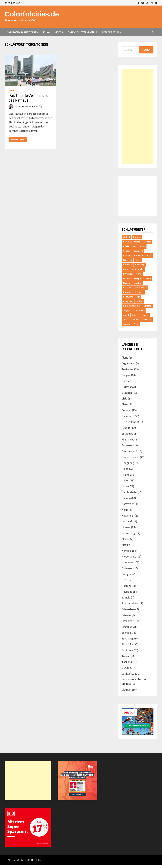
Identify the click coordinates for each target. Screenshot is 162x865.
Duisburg (127, 255)
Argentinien (128, 363)
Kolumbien (128, 515)
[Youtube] (143, 2)
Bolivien (126, 381)
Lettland (127, 521)
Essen (149, 255)
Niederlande (129, 556)
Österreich (128, 568)
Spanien (126, 632)
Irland (125, 469)
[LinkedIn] (155, 2)
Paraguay (127, 574)
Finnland (127, 439)
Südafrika (127, 644)
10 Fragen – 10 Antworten (22, 32)
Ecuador (126, 428)
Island (125, 269)
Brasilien (147, 241)
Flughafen (127, 260)
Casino (142, 246)
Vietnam (126, 689)
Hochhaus (127, 264)
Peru (124, 580)
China (125, 404)
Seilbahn (147, 305)
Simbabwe (128, 621)
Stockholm (139, 310)
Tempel (145, 315)
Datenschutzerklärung (82, 32)
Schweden (128, 609)
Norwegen (127, 292)
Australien (128, 369)
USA (124, 668)
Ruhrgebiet (128, 301)
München (137, 283)
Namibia (126, 550)
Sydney (135, 315)
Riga (138, 296)
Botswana (128, 387)
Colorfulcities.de (32, 14)
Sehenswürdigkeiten (131, 305)
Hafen (137, 260)
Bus (134, 246)
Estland (126, 433)
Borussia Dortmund (131, 241)
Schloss (139, 301)
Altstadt (126, 237)
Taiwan (126, 656)
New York (127, 287)
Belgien (126, 375)
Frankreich (128, 445)
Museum (126, 283)
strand (126, 315)
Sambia (126, 597)
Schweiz (126, 615)
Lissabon (127, 278)
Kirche (138, 274)
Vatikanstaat (129, 673)
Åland (125, 357)
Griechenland (129, 451)
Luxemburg (128, 533)
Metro (148, 278)
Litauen (126, 527)
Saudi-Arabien (130, 603)
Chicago (127, 251)
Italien (125, 480)
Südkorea (127, 650)
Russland (127, 591)
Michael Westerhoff (28, 106)
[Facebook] (139, 2)
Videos (59, 32)
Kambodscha (137, 269)
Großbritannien (130, 457)
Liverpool (138, 278)
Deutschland (129, 422)
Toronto (135, 319)
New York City (140, 287)
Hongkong (139, 264)
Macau (125, 539)
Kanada (13, 90)
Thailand (127, 662)
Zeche (136, 324)
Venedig (126, 324)
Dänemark (128, 416)
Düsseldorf (138, 255)
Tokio (125, 319)
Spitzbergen (129, 638)
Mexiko (126, 545)
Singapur (127, 310)
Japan (125, 486)
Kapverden (128, 504)
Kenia (125, 510)
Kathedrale (128, 274)
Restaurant (128, 296)
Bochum (137, 237)
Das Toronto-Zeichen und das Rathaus (28, 98)
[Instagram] (152, 2)
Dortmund (138, 251)
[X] (147, 2)
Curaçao (126, 410)
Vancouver (146, 319)
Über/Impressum (111, 32)
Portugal (139, 292)
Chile (124, 398)
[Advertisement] (137, 116)
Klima (46, 32)
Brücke (126, 246)
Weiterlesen (18, 139)
